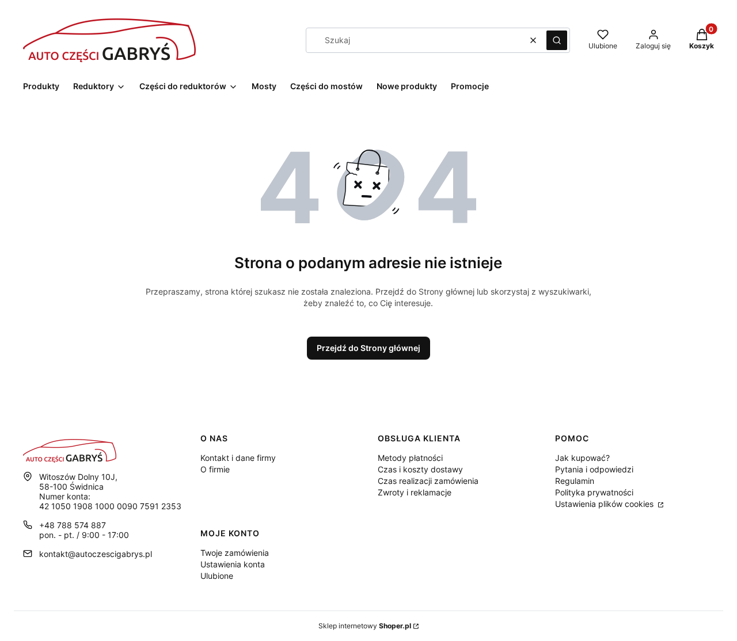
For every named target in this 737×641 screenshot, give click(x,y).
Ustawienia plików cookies (605, 504)
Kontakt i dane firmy (238, 458)
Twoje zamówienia (234, 553)
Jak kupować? (582, 458)
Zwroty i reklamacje (414, 492)
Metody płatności (410, 458)
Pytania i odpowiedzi (594, 469)
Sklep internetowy (364, 625)
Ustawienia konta (232, 564)
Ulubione (216, 576)
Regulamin (574, 481)
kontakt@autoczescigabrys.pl (95, 554)
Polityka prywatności (594, 492)
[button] (556, 40)
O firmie (215, 469)
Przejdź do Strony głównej (368, 348)
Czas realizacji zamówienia (428, 481)
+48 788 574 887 (72, 525)
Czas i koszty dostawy (420, 469)
